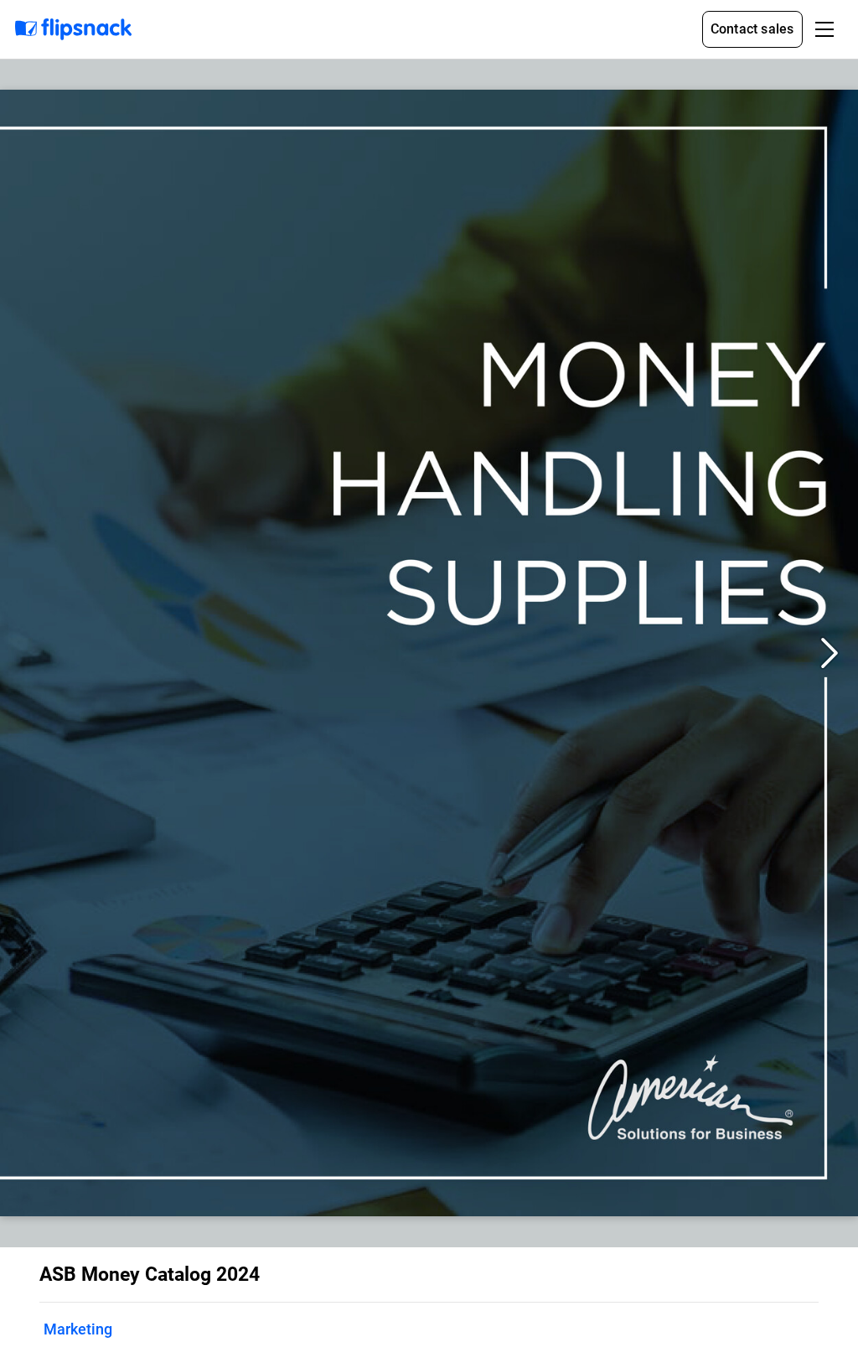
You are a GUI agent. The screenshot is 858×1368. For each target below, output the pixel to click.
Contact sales (752, 29)
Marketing (78, 1329)
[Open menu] (824, 29)
